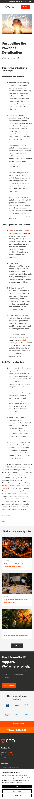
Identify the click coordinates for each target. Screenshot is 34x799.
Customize (17, 791)
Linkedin (3, 757)
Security (26, 231)
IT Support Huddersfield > (17, 730)
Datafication (13, 85)
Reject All (17, 795)
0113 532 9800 (9, 752)
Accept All (17, 787)
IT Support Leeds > (17, 724)
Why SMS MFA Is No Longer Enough (16, 635)
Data (11, 231)
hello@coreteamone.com (18, 755)
